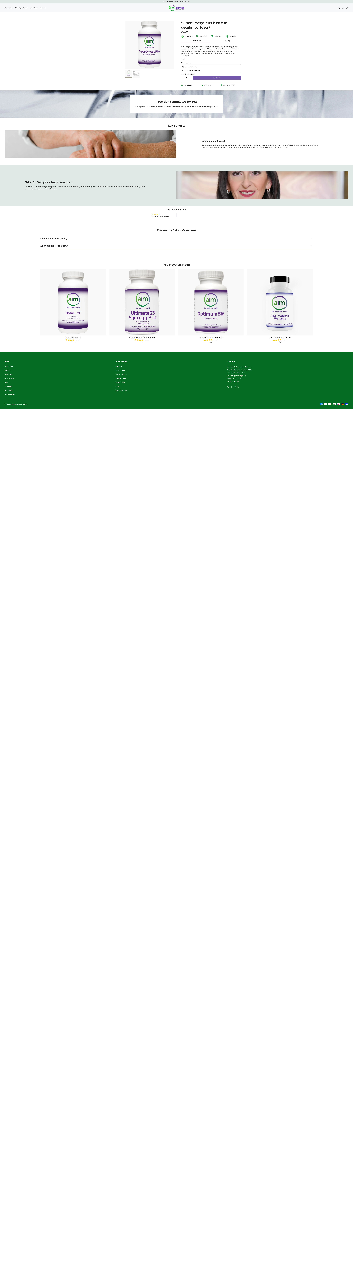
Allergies (7, 370)
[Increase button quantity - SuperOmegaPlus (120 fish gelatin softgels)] (190, 78)
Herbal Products (10, 394)
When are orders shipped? (54, 245)
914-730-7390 (236, 379)
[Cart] (347, 7)
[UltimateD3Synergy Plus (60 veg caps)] (142, 302)
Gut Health (8, 386)
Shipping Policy (121, 378)
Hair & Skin (8, 390)
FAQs (117, 386)
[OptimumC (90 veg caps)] (73, 302)
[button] (21, 8)
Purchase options (186, 63)
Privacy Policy (120, 370)
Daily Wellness (9, 378)
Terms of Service (121, 374)
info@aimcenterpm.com (238, 376)
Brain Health (9, 374)
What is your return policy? (54, 238)
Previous (125, 45)
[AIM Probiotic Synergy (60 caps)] (280, 302)
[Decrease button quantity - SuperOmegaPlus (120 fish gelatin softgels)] (183, 78)
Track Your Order (121, 390)
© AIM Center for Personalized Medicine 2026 (16, 404)
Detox (6, 382)
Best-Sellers (9, 366)
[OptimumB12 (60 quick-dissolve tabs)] (211, 302)
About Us (119, 366)
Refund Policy (120, 382)
